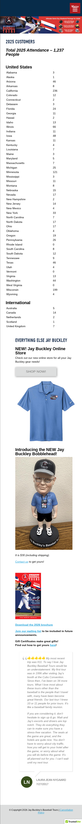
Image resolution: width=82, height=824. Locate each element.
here (53, 645)
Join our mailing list (28, 631)
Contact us (21, 561)
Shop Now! (36, 371)
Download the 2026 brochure (34, 624)
